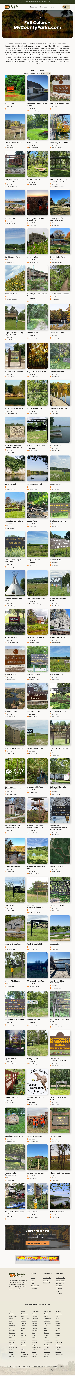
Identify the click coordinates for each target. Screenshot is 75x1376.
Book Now (33, 7)
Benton (11, 1314)
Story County (55, 299)
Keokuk (46, 1335)
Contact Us (47, 1278)
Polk (22, 1347)
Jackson (46, 1333)
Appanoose (47, 1311)
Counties (43, 7)
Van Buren (47, 1352)
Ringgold (58, 1347)
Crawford (47, 1321)
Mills (57, 1340)
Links (32, 1281)
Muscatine (59, 1342)
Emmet (23, 1326)
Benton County (33, 489)
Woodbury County (34, 301)
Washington (24, 1354)
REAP (44, 1370)
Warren (11, 1354)
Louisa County (55, 225)
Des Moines (47, 1323)
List (49, 73)
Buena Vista (13, 1316)
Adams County (11, 109)
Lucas (45, 1338)
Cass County (10, 262)
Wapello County (34, 111)
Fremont (11, 1328)
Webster (46, 1354)
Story (57, 1349)
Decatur (23, 1323)
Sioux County (55, 755)
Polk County (32, 185)
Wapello (58, 1352)
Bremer (46, 1314)
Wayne (34, 1354)
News (33, 1278)
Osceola (23, 1345)
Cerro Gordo (25, 1318)
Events (52, 7)
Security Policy (52, 1370)
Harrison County (11, 1219)
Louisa (34, 1338)
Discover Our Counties (60, 1285)
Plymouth (58, 1345)
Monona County (34, 986)
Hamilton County (11, 186)
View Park (9, 106)
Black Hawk (24, 1314)
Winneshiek (12, 1357)
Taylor (23, 1352)
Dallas (57, 1321)
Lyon (57, 1338)
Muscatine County (11, 299)
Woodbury (24, 1357)
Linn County (10, 872)
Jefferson (12, 1335)
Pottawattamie (36, 1347)
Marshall (46, 1340)
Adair (11, 1311)
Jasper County (56, 109)
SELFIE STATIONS (59, 1293)
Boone (34, 1314)
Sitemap (34, 1289)
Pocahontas (13, 1347)
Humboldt (12, 1333)
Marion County (33, 262)
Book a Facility (60, 1278)
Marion (34, 1340)
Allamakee (35, 1311)
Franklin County (11, 716)
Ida (22, 1333)
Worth (34, 1357)
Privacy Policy (22, 1370)
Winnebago (59, 1354)
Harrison (35, 1330)
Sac (10, 1349)
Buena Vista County (57, 186)
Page (34, 1345)
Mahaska (23, 1340)
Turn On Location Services (36, 1243)
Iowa (33, 1333)
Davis (11, 1323)
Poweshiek (47, 1347)
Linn (22, 1338)
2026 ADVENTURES (35, 1285)
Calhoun (35, 1316)
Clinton (34, 1321)
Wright (46, 1357)
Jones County (10, 223)
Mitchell (11, 1342)
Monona (23, 1342)
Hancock (12, 1330)
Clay (10, 1321)
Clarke (57, 1318)
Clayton (23, 1321)
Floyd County (33, 338)
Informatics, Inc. (59, 1366)
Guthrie (46, 1328)
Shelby (34, 1349)
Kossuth (58, 1335)
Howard (58, 1330)
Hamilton (58, 1328)
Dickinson (58, 1323)
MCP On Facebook (46, 1282)
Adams (23, 1311)
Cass (57, 1316)
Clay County (10, 148)
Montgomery (48, 1342)
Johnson (23, 1335)
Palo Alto (46, 1345)
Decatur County (11, 1064)
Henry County (33, 792)
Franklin (58, 1326)
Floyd (45, 1326)
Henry (45, 1330)
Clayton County (33, 148)
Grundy (34, 1328)
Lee (10, 1338)
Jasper (58, 1333)
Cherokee (35, 1318)
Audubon (58, 1311)
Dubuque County (56, 148)
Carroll (46, 1316)
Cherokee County (34, 679)
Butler (22, 1316)
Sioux (45, 1349)
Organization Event (35, 1370)
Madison (12, 1340)
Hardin (23, 1330)
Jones (34, 1335)
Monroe (34, 1342)
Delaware (35, 1323)
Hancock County (56, 262)
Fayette (34, 1326)
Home (30, 18)
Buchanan (59, 1314)
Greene (23, 1328)
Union (34, 1352)
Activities (36, 18)
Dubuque (12, 1326)
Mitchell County (56, 450)
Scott (22, 1349)
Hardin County (10, 340)
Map (44, 73)
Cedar (11, 1318)
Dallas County (10, 489)
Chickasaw (47, 1318)
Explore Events (60, 1281)
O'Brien (11, 1345)
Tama (11, 1352)
